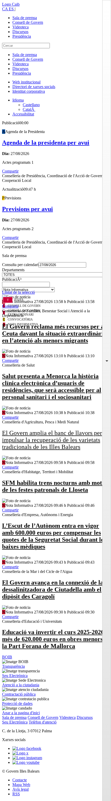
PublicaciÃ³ (11, 279)
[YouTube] (25, 762)
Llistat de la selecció (18, 292)
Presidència (21, 36)
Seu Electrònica (15, 675)
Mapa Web (21, 784)
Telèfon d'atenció (43, 722)
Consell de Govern (27, 22)
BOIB (7, 657)
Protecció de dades (17, 703)
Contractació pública (19, 694)
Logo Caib (11, 4)
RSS (16, 794)
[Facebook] (26, 748)
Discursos (20, 31)
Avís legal (20, 789)
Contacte (19, 780)
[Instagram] (27, 758)
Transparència (13, 666)
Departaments (13, 270)
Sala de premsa (24, 17)
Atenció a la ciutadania (20, 685)
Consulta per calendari (20, 264)
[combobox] (55, 286)
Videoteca (20, 27)
